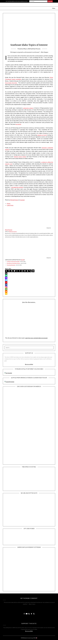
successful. (18, 124)
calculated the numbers (17, 187)
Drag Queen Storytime (11, 82)
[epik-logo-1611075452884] (15, 488)
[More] (33, 271)
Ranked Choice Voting (20, 156)
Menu (53, 8)
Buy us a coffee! (29, 364)
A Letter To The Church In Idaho (13, 261)
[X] (6, 271)
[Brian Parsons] (14, 226)
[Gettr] (17, 271)
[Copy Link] (30, 271)
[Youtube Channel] (26, 614)
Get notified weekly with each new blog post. (17, 1)
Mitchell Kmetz (14, 200)
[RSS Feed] (29, 614)
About (8, 203)
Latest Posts (10, 205)
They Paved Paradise (11, 265)
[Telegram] (14, 271)
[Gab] (9, 271)
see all (22, 259)
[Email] (25, 271)
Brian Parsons (36, 49)
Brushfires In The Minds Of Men (13, 263)
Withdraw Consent (13, 231)
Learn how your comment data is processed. (36, 338)
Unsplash (22, 200)
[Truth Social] (11, 271)
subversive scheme (28, 108)
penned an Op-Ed (42, 135)
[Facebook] (19, 271)
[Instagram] (22, 271)
